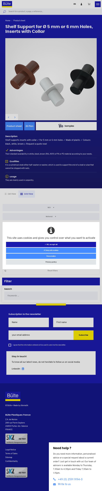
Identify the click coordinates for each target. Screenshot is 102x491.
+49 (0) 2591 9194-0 (70, 479)
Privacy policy (51, 262)
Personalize (51, 256)
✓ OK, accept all (51, 244)
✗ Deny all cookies (51, 250)
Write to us (64, 484)
